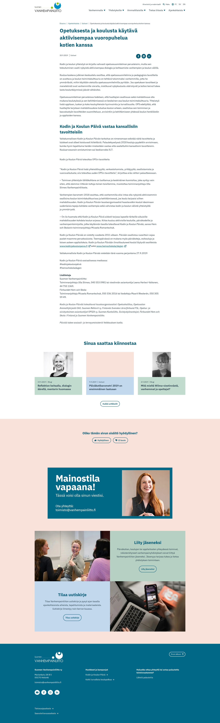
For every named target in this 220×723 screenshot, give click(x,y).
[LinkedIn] (57, 692)
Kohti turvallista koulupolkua (99, 679)
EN (184, 4)
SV (180, 4)
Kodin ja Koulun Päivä (95, 674)
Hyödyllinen (103, 440)
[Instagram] (50, 692)
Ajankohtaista (176, 10)
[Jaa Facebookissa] (138, 56)
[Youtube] (37, 692)
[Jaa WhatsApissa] (149, 56)
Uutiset (85, 23)
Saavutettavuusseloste (45, 713)
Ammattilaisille (135, 10)
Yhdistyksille (115, 10)
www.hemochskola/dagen (111, 246)
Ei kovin (122, 440)
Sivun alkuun (176, 654)
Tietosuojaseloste (43, 708)
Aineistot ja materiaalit (152, 4)
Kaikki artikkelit (110, 404)
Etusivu (63, 23)
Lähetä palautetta (144, 677)
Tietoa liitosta (156, 10)
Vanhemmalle (96, 10)
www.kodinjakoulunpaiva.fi (75, 246)
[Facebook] (43, 692)
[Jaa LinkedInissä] (144, 56)
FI (176, 4)
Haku (168, 4)
